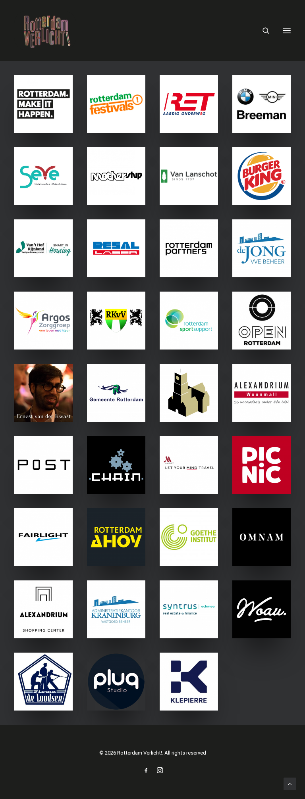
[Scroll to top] (290, 783)
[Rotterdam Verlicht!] (45, 30)
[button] (286, 30)
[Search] (262, 30)
